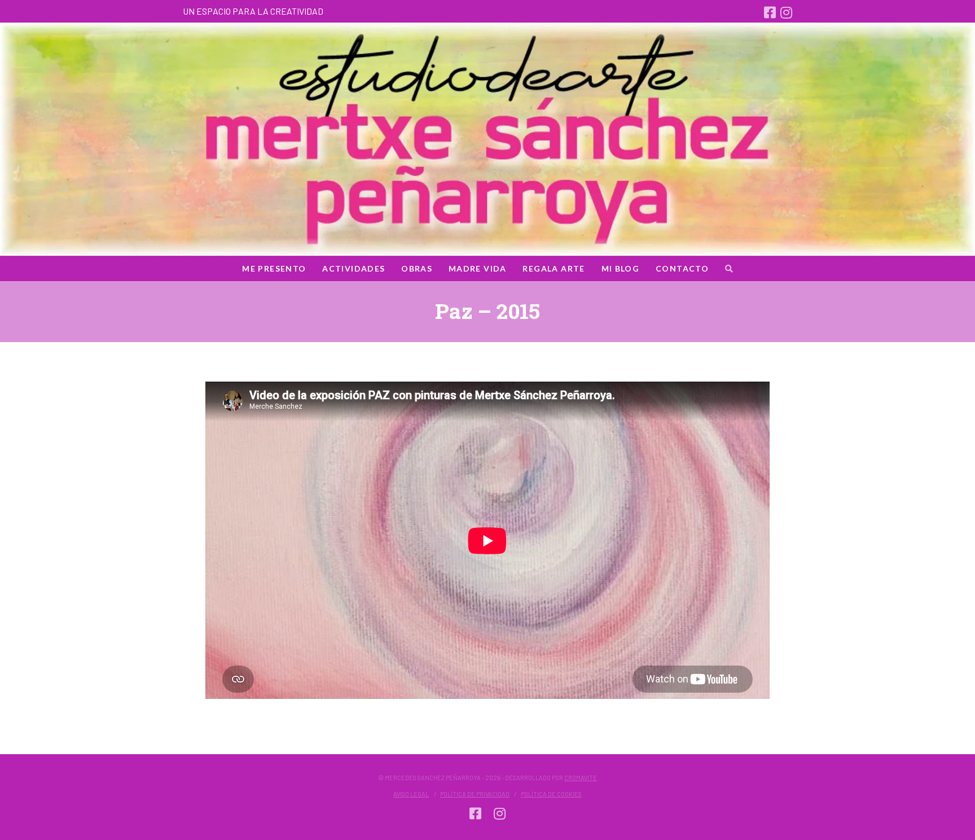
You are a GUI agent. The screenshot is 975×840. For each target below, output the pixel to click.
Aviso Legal (411, 794)
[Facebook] (770, 12)
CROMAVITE (580, 777)
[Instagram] (786, 12)
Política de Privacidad (475, 794)
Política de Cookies (551, 794)
